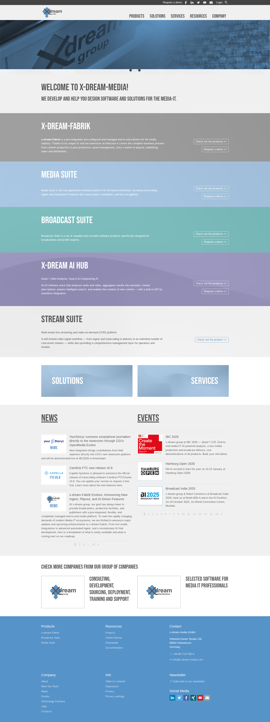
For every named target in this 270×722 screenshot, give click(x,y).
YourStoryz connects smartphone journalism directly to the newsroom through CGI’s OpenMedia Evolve (99, 436)
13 (199, 509)
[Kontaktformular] (207, 693)
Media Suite (48, 637)
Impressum (112, 681)
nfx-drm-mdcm (188, 654)
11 (188, 509)
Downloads (111, 637)
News (44, 686)
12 (194, 509)
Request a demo (172, 2)
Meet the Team (49, 681)
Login (219, 2)
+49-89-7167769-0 (183, 649)
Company (219, 16)
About (44, 676)
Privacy (109, 686)
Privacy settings (114, 691)
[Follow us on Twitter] (179, 693)
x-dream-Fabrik (50, 627)
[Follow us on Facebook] (186, 693)
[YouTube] (204, 2)
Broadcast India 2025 (180, 483)
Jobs (44, 701)
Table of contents (115, 676)
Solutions (157, 16)
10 (183, 509)
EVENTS (148, 413)
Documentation (114, 642)
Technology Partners (53, 696)
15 (211, 509)
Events (45, 691)
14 (205, 509)
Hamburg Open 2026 (180, 458)
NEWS (49, 413)
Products (136, 16)
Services (178, 16)
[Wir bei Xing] (193, 693)
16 (216, 509)
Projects (110, 627)
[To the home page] (52, 12)
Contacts (46, 706)
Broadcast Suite (50, 632)
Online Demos (113, 632)
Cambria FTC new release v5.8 (90, 463)
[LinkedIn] (172, 693)
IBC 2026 (172, 431)
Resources (198, 16)
